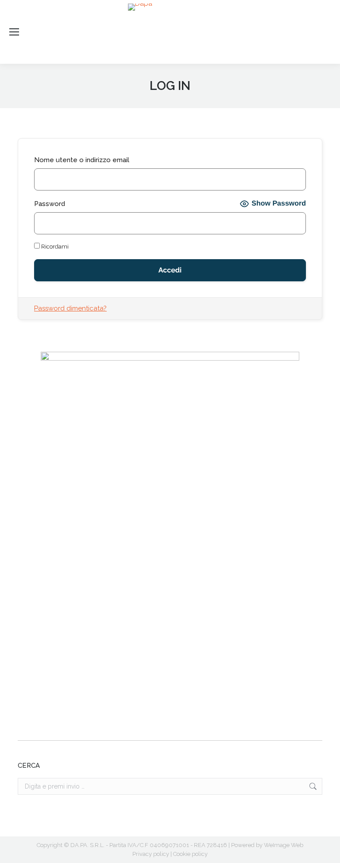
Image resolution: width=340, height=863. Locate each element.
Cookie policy (190, 854)
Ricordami (54, 246)
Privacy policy (150, 854)
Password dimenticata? (70, 308)
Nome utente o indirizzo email (81, 160)
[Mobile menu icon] (14, 32)
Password (49, 204)
